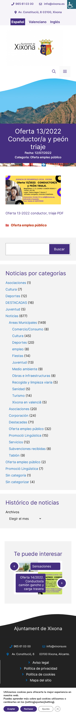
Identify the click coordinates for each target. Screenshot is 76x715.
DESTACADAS (16, 303)
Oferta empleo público (45, 157)
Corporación (18, 415)
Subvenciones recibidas (27, 449)
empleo (18, 349)
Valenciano (37, 22)
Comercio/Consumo (27, 329)
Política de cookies (40, 674)
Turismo (18, 396)
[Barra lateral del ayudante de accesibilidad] (71, 4)
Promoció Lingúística (25, 435)
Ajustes (46, 708)
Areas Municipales (23, 322)
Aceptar (11, 708)
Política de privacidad (40, 668)
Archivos (12, 512)
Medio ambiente (24, 369)
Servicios (16, 442)
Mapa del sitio (40, 680)
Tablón (14, 455)
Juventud (13, 309)
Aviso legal (40, 662)
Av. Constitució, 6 (23, 654)
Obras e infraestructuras (31, 376)
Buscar (59, 249)
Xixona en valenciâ (26, 402)
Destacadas (18, 422)
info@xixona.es (54, 4)
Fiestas (17, 356)
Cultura (11, 289)
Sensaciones (41, 566)
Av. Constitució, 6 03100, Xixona (40, 12)
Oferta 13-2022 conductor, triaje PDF (35, 213)
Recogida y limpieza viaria (32, 382)
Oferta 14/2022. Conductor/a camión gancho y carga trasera (31, 583)
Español (17, 22)
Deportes (13, 296)
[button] (53, 71)
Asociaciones (16, 283)
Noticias (12, 316)
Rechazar (28, 708)
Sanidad (18, 389)
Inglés (55, 22)
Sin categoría (16, 475)
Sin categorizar (17, 482)
